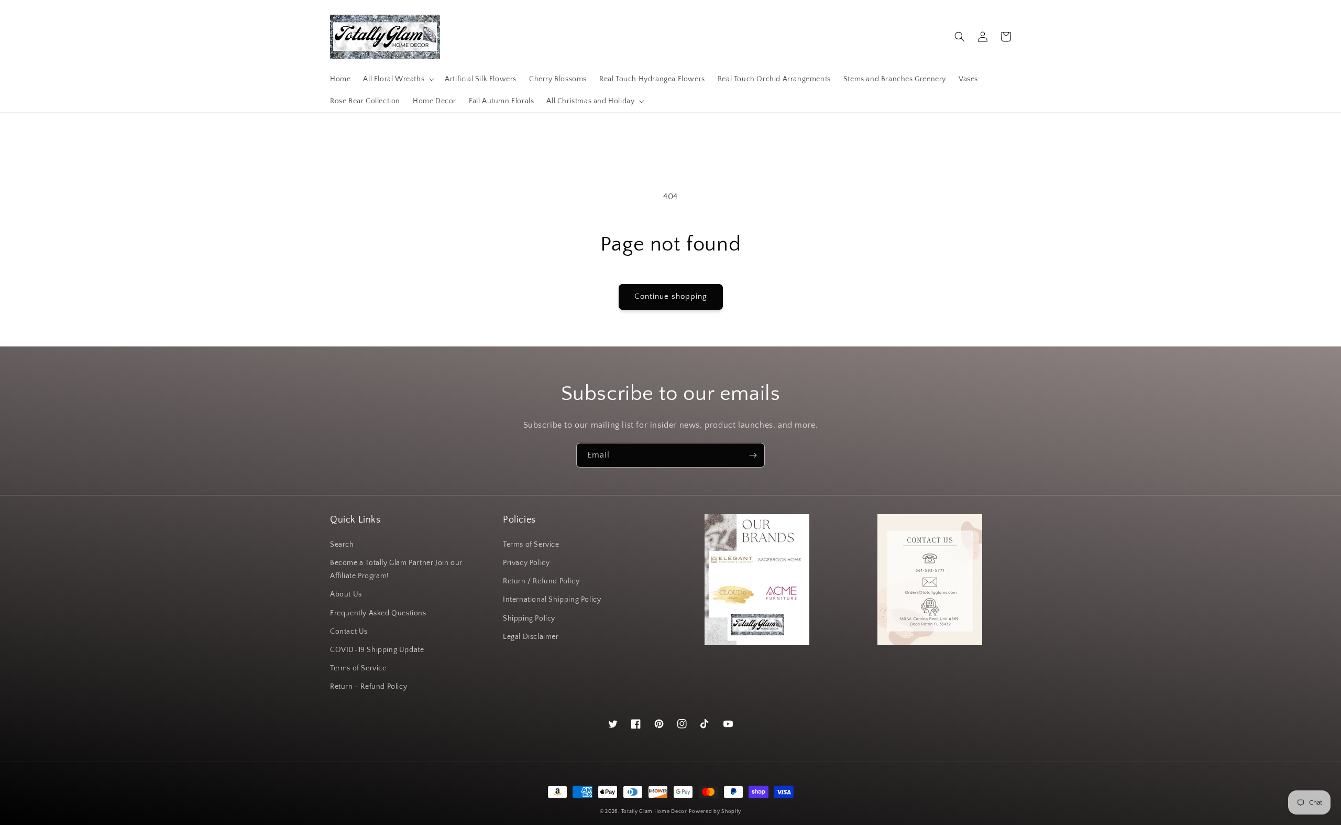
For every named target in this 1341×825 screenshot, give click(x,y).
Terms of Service (358, 668)
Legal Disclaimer (531, 637)
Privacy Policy (526, 563)
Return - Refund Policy (368, 686)
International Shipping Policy (552, 599)
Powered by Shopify (715, 812)
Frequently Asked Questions (378, 613)
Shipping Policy (529, 618)
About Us (346, 594)
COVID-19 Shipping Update (377, 650)
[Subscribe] (752, 455)
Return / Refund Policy (541, 581)
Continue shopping (670, 296)
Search (342, 544)
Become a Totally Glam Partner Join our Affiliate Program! (396, 569)
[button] (397, 79)
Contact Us (349, 631)
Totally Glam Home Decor (654, 812)
